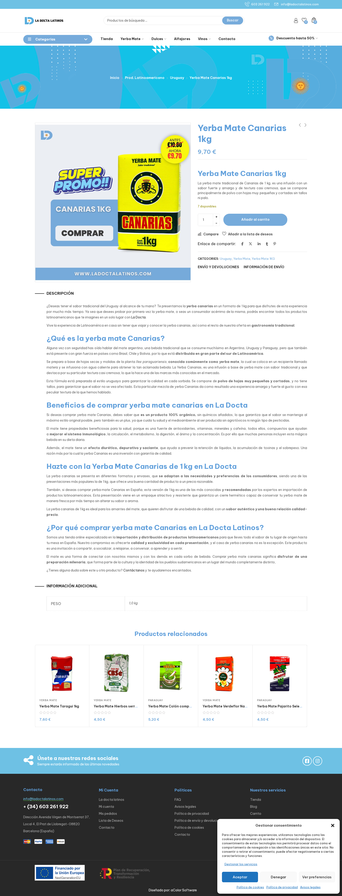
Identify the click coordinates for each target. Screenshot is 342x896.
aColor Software (184, 890)
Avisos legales (310, 887)
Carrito (255, 813)
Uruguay (177, 78)
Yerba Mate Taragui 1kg (59, 706)
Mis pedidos (108, 813)
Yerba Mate (131, 39)
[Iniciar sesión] (296, 20)
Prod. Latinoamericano (144, 78)
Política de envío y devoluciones (199, 820)
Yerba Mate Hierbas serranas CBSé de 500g (131, 706)
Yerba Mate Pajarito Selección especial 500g (295, 706)
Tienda (107, 39)
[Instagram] (317, 761)
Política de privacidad (282, 887)
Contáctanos (133, 570)
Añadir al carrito (255, 219)
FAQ (177, 800)
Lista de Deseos (111, 820)
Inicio (114, 78)
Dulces (157, 39)
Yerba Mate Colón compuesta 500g (178, 706)
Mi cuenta (106, 807)
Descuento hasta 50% (295, 38)
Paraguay (155, 700)
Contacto (226, 39)
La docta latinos (111, 800)
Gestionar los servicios (240, 864)
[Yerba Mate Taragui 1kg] (62, 672)
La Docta (138, 317)
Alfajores (182, 39)
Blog (253, 807)
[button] (332, 825)
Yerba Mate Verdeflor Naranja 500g (233, 706)
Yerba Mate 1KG (263, 258)
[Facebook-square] (307, 761)
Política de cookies (250, 887)
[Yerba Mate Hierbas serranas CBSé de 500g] (116, 672)
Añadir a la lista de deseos (250, 234)
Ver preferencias (317, 877)
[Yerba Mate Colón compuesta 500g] (171, 672)
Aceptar (240, 877)
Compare (211, 234)
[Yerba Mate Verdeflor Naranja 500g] (225, 672)
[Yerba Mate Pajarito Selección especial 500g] (279, 672)
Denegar (278, 877)
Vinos (203, 39)
